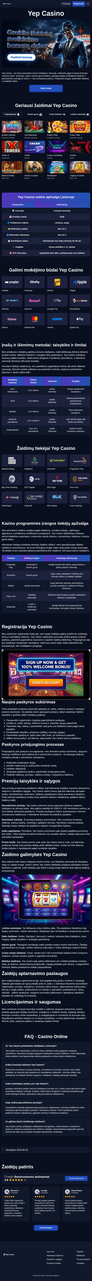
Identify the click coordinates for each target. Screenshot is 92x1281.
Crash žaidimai (55, 114)
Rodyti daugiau (46, 1228)
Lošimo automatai (78, 114)
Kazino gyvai (32, 114)
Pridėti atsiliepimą (76, 1178)
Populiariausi (10, 114)
